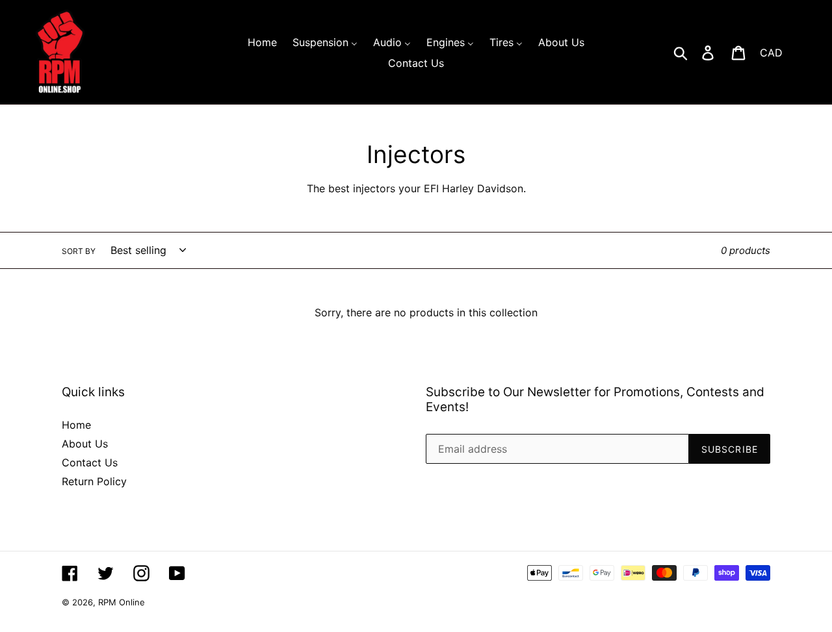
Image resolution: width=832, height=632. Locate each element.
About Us (85, 443)
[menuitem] (262, 41)
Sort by (79, 251)
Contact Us (90, 462)
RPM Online (121, 602)
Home (76, 424)
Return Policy (94, 481)
